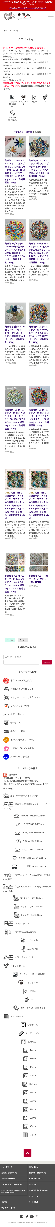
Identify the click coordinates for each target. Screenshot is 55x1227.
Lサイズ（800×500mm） (33, 915)
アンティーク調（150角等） (32, 974)
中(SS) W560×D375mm (33, 832)
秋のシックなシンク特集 (22, 739)
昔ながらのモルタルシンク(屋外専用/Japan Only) (27, 888)
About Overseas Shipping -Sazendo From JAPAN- (13, 1191)
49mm (33, 1126)
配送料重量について (36, 1178)
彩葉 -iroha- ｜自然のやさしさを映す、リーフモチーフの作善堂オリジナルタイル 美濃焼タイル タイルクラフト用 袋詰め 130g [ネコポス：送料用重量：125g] (39, 505)
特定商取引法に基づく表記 (38, 1190)
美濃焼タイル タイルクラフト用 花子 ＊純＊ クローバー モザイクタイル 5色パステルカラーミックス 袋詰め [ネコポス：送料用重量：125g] (15, 419)
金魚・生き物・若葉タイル (33, 1008)
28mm (33, 1118)
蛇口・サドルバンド (24, 957)
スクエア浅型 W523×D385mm (33, 866)
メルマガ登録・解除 (8, 1178)
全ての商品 (8, 788)
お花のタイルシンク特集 (22, 748)
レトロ (33, 1134)
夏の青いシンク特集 (19, 756)
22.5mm (33, 1084)
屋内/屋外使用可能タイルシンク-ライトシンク (26, 806)
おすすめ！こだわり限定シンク (25, 697)
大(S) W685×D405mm (32, 841)
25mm (33, 1101)
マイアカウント (34, 1196)
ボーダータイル (32, 1033)
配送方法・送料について (37, 1173)
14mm (33, 1050)
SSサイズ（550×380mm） (32, 898)
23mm (33, 1092)
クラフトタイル (18, 31)
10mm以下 (33, 1042)
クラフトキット (32, 982)
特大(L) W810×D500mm (33, 849)
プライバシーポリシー (9, 1208)
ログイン (4, 1202)
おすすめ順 (18, 132)
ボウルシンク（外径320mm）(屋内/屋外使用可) (26, 877)
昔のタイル (15, 723)
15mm (33, 1058)
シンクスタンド (22, 923)
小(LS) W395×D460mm (33, 824)
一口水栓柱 (33, 940)
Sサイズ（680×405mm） (33, 906)
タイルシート (16, 1016)
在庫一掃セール (17, 714)
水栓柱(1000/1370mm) (25, 932)
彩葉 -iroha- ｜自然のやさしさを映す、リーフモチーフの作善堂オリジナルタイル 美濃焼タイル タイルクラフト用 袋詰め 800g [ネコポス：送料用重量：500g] (15, 505)
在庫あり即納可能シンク (22, 689)
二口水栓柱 (33, 949)
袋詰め (33, 991)
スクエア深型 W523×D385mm (33, 858)
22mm (33, 1075)
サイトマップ (33, 1184)
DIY (33, 999)
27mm (33, 1109)
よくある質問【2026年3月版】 (12, 1184)
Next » (23, 640)
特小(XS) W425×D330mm (33, 815)
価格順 (29, 132)
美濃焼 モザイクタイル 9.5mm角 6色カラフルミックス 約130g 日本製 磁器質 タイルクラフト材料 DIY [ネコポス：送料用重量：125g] (15, 253)
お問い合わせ (33, 1167)
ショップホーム (6, 1167)
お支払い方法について (9, 1173)
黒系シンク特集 (17, 731)
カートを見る (33, 1202)
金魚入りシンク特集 (19, 706)
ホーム (6, 31)
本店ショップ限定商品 (21, 680)
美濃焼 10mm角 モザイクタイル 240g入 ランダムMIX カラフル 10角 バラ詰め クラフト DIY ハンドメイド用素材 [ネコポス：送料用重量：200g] (39, 253)
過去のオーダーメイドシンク (24, 795)
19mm (33, 1067)
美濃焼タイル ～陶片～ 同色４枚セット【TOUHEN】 (38, 579)
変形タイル (33, 1025)
